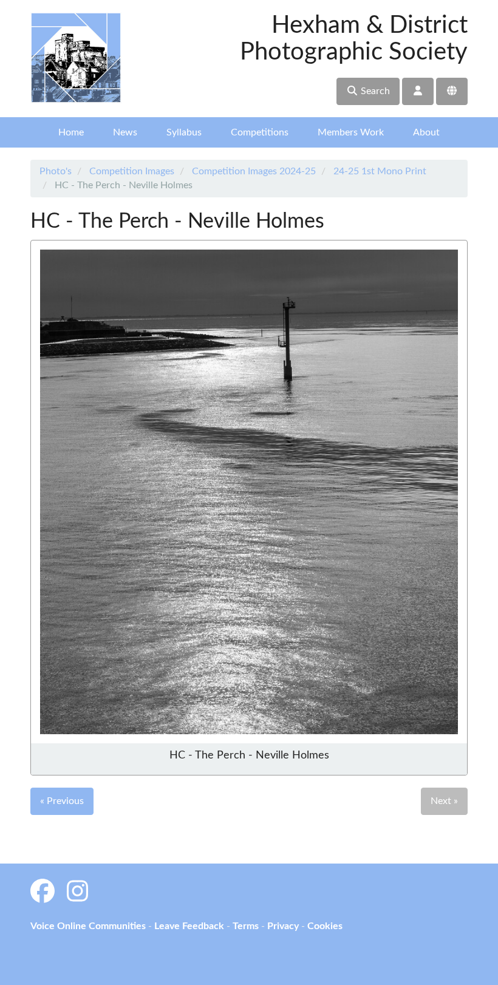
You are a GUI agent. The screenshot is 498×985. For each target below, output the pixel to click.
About (426, 132)
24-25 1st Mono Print (379, 171)
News (125, 132)
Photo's (55, 171)
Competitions (259, 132)
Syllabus (184, 132)
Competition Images (131, 171)
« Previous (62, 801)
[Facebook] (42, 893)
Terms (246, 926)
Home (71, 132)
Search (374, 91)
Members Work (351, 132)
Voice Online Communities (88, 926)
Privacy (283, 926)
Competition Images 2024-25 (254, 171)
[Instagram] (77, 893)
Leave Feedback (189, 926)
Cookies (325, 926)
